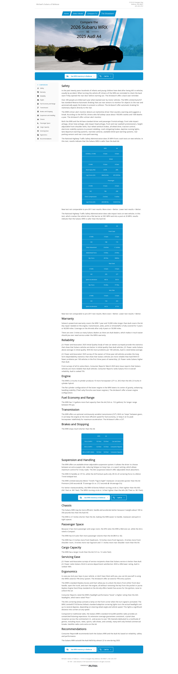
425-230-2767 (139, 6)
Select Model (78, 13)
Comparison (43, 85)
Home (66, 13)
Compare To (92, 13)
